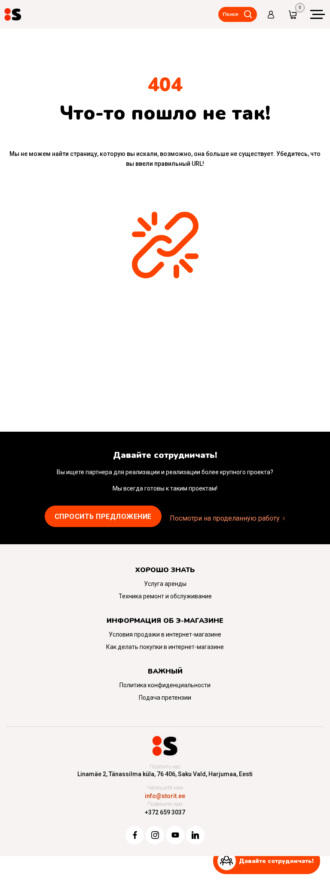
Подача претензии (165, 697)
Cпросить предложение (103, 516)
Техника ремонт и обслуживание (165, 596)
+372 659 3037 (165, 812)
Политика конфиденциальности (165, 685)
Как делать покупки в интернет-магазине (165, 646)
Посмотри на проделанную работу (225, 518)
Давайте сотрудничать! (276, 861)
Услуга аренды (165, 583)
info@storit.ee (165, 796)
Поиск (230, 14)
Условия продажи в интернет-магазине (165, 634)
